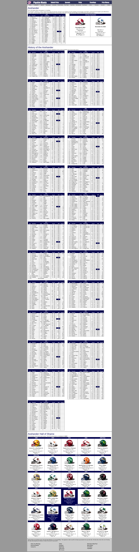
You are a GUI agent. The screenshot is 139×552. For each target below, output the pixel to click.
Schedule (97, 5)
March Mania (90, 545)
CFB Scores (61, 548)
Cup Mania (89, 548)
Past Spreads (78, 5)
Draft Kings (61, 546)
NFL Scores (61, 549)
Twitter (60, 543)
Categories (36, 5)
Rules (90, 5)
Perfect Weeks (60, 5)
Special (42, 5)
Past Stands (84, 5)
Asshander (54, 5)
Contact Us (33, 546)
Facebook (61, 545)
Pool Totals (66, 5)
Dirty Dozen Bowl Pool (92, 543)
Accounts (103, 5)
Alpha (30, 5)
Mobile (108, 5)
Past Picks (72, 5)
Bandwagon (48, 5)
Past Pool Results (35, 545)
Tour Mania (89, 546)
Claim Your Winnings (35, 543)
